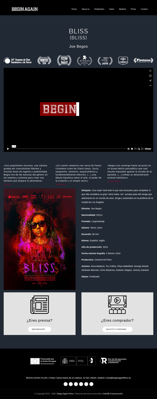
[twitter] (71, 384)
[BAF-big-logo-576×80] (24, 8)
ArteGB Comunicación (113, 394)
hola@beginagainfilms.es (118, 378)
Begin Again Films (65, 394)
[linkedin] (91, 384)
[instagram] (76, 384)
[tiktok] (81, 384)
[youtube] (86, 384)
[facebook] (66, 384)
